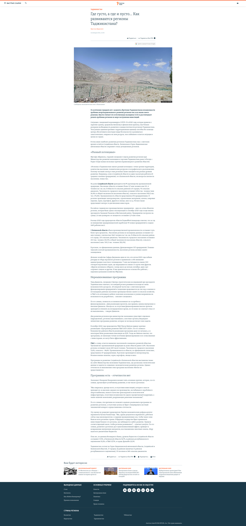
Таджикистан (96, 9)
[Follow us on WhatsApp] (143, 490)
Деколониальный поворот (87, 468)
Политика (96, 496)
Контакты (67, 493)
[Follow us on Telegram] (138, 490)
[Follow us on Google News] (147, 490)
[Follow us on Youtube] (125, 490)
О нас (66, 489)
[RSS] (152, 490)
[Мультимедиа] (238, 3)
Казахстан (67, 515)
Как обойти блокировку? (72, 496)
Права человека (98, 504)
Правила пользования (71, 500)
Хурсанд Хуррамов (97, 29)
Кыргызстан (68, 519)
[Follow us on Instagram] (129, 490)
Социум (96, 500)
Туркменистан (99, 519)
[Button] (131, 38)
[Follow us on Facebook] (134, 490)
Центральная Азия (125, 468)
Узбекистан (128, 515)
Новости (96, 489)
